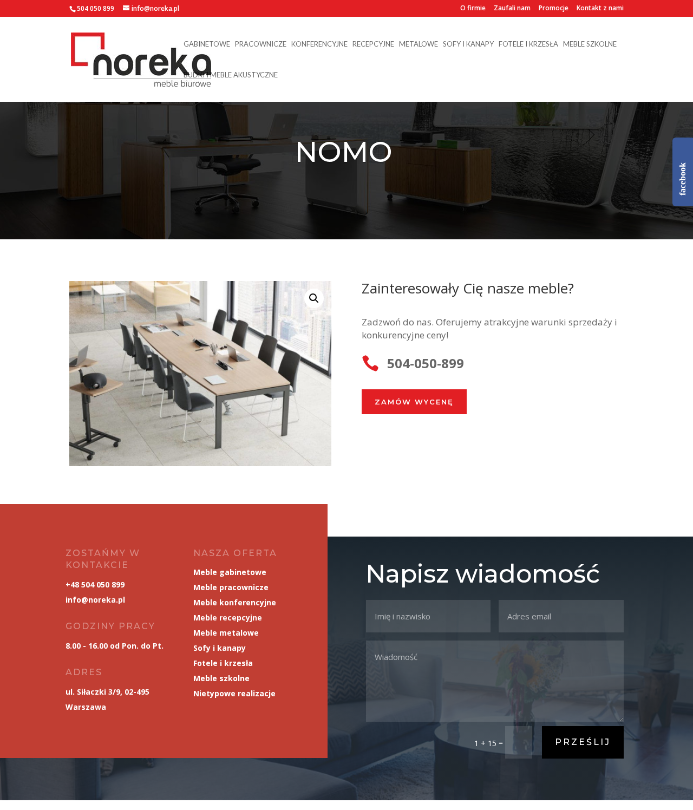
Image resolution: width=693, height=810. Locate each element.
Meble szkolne (590, 44)
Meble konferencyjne (234, 602)
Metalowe (418, 44)
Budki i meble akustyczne (231, 75)
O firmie (473, 8)
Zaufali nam (512, 8)
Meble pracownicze (231, 587)
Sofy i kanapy (468, 44)
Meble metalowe (226, 633)
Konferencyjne (319, 44)
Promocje (553, 8)
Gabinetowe (207, 44)
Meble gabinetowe (229, 572)
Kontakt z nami (600, 8)
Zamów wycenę (414, 401)
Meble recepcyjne (227, 617)
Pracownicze (260, 44)
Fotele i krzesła (528, 44)
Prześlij (583, 742)
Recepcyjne (373, 44)
